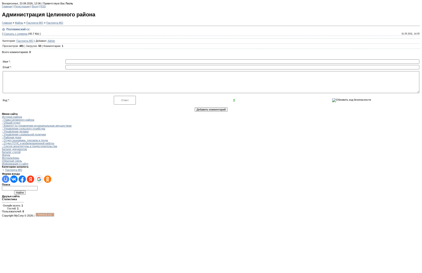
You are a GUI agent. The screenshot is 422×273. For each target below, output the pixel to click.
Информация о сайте (15, 163)
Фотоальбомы (10, 157)
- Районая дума (11, 137)
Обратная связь (12, 160)
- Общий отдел (11, 122)
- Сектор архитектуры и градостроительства (29, 146)
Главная (7, 6)
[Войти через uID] (5, 179)
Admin (51, 40)
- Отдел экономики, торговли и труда (25, 140)
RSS (43, 6)
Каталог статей (11, 152)
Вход (35, 6)
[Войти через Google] (39, 179)
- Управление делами (15, 131)
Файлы (19, 22)
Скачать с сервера (15, 33)
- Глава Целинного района (18, 119)
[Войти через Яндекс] (30, 179)
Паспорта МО (34, 22)
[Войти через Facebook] (22, 179)
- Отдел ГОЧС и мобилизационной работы (28, 143)
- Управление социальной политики (24, 134)
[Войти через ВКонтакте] (14, 179)
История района (12, 116)
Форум (6, 154)
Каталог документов (14, 149)
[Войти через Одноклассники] (47, 179)
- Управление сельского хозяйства (23, 128)
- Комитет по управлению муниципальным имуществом (37, 125)
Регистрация (22, 6)
